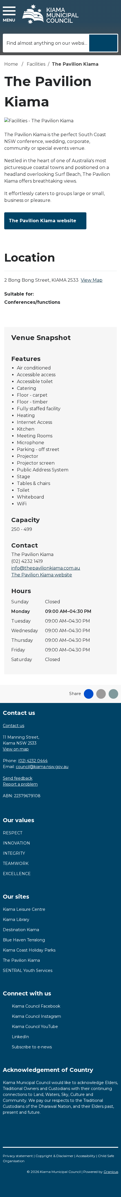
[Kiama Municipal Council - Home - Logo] (50, 14)
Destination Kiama (21, 929)
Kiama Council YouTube (35, 1026)
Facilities (36, 64)
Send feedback (17, 778)
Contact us (13, 725)
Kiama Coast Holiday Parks (29, 950)
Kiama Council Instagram (36, 1016)
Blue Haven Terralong (24, 939)
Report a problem (20, 784)
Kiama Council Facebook (36, 1006)
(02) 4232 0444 (33, 760)
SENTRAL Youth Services (27, 970)
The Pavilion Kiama (21, 960)
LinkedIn (20, 1036)
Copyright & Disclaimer (54, 1156)
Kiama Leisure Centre (24, 909)
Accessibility (85, 1156)
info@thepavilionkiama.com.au (45, 568)
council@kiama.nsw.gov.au (42, 766)
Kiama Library (16, 919)
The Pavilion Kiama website (42, 220)
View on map (16, 749)
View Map (91, 280)
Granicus (111, 1172)
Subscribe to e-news (32, 1046)
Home (11, 64)
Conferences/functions (32, 302)
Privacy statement (18, 1156)
